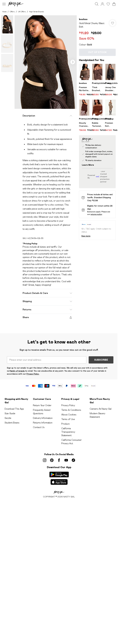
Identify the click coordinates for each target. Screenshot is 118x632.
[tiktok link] (73, 460)
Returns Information (42, 422)
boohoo (83, 19)
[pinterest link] (52, 460)
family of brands (17, 371)
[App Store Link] (59, 478)
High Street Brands (36, 12)
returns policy (96, 214)
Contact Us (39, 427)
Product (65, 424)
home (4, 12)
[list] (46, 62)
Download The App (14, 409)
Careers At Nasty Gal (100, 409)
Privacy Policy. (32, 374)
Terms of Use (68, 419)
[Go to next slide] (72, 62)
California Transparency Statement (68, 432)
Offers (12, 12)
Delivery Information (43, 418)
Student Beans (12, 422)
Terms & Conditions (71, 410)
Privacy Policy (68, 405)
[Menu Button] (4, 4)
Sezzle (8, 418)
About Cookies (68, 414)
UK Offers (22, 12)
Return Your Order (42, 405)
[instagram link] (44, 460)
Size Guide (10, 413)
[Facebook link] (59, 460)
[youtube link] (66, 460)
